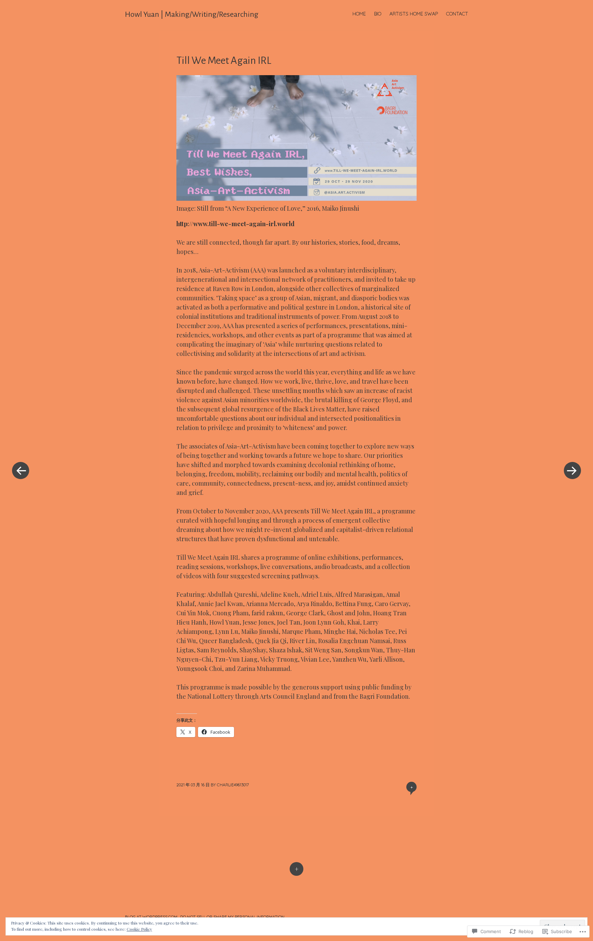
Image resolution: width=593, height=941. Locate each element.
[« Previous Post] (20, 470)
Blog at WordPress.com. (151, 916)
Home (359, 14)
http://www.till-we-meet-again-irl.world (235, 224)
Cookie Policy (139, 929)
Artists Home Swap (413, 14)
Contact (457, 14)
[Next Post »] (572, 470)
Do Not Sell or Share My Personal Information (232, 916)
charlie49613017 (233, 784)
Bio (377, 14)
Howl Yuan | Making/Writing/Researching (191, 14)
